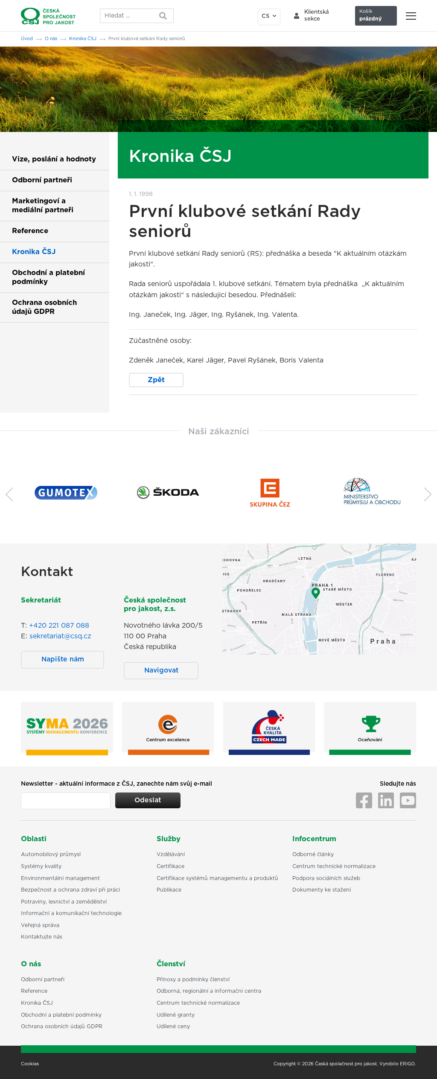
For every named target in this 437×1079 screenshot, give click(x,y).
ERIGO (407, 1064)
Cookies (30, 1064)
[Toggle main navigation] (411, 16)
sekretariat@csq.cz (60, 636)
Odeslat (147, 800)
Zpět (156, 380)
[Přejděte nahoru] (419, 1061)
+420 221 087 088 (59, 625)
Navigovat (161, 670)
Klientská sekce (316, 15)
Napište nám (62, 659)
